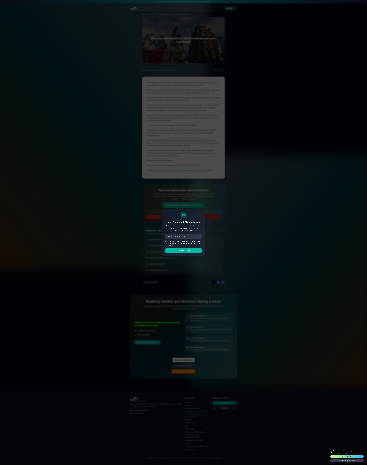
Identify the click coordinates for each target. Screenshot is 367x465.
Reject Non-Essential (347, 460)
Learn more (351, 453)
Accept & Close (347, 456)
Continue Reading (183, 251)
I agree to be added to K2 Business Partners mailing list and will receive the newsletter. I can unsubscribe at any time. (184, 243)
